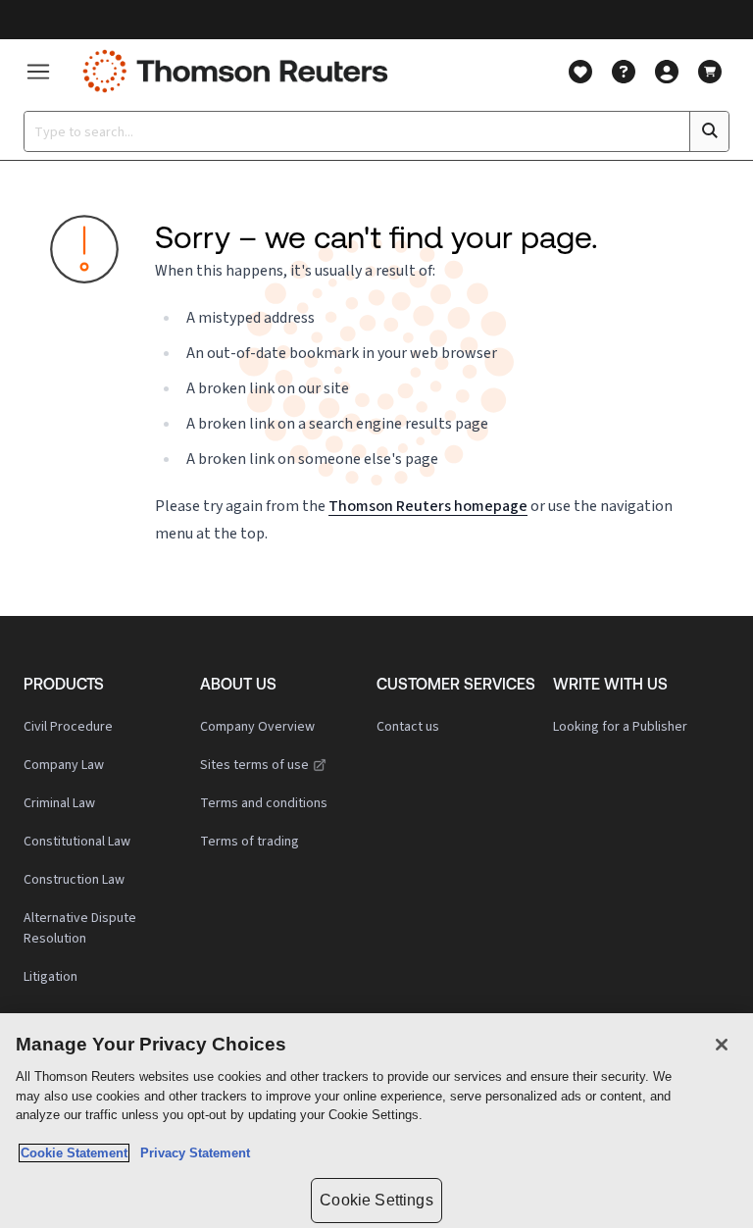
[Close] (721, 1044)
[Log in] (666, 71)
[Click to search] (708, 131)
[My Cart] (709, 71)
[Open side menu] (38, 71)
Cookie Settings (376, 1200)
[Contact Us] (623, 71)
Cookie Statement (74, 1153)
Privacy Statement (191, 1153)
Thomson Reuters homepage (427, 505)
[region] (376, 1120)
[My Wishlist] (580, 71)
